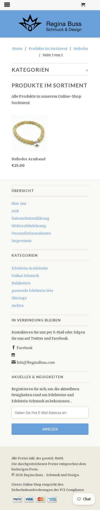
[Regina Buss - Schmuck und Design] (50, 24)
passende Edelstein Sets (32, 291)
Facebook (24, 347)
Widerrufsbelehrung (29, 226)
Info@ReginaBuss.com (35, 362)
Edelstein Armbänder (30, 268)
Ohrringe (19, 298)
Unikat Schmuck (25, 276)
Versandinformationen (31, 233)
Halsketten (21, 283)
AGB (15, 211)
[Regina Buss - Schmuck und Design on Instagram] (13, 355)
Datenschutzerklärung (30, 218)
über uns (19, 203)
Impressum (22, 241)
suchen (18, 305)
